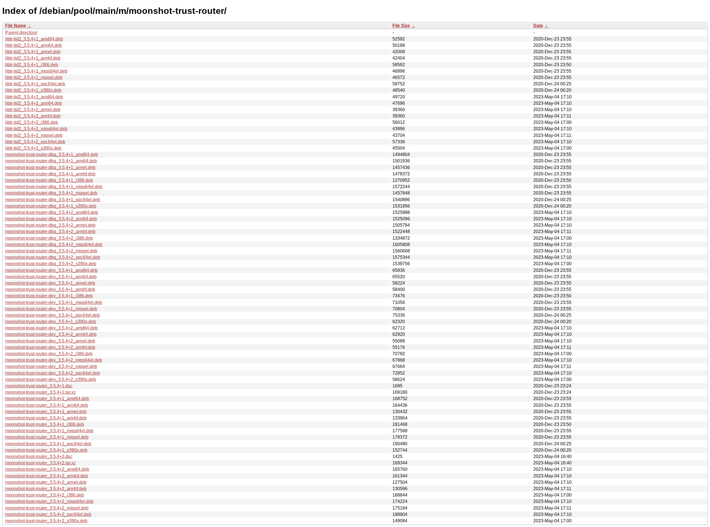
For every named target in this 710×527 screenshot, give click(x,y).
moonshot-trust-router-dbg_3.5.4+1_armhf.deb (50, 174)
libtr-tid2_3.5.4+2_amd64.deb (34, 96)
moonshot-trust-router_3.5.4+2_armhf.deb (46, 488)
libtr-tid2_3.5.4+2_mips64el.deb (36, 128)
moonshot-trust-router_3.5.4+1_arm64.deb (46, 405)
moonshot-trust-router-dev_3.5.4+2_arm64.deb (51, 334)
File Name (15, 25)
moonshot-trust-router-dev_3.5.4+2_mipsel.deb (51, 366)
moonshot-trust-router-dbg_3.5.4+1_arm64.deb (51, 160)
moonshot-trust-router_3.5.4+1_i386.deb (44, 424)
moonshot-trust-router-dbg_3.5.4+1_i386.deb (49, 180)
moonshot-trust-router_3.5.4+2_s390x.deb (46, 520)
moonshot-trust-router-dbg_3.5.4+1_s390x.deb (50, 206)
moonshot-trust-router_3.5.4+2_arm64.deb (46, 476)
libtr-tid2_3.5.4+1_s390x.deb (33, 90)
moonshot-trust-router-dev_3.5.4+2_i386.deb (49, 353)
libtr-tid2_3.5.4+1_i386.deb (31, 64)
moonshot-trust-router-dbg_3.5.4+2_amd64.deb (51, 212)
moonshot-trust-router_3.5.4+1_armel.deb (46, 411)
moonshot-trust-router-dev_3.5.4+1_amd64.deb (51, 270)
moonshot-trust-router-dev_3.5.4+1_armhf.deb (50, 289)
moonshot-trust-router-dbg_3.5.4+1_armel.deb (50, 167)
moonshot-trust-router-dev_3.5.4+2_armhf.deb (50, 347)
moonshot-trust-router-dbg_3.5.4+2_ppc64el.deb (52, 257)
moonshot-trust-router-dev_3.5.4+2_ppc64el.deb (52, 373)
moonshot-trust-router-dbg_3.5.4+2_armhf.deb (50, 231)
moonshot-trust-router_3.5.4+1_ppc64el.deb (48, 443)
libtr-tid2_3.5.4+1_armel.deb (32, 51)
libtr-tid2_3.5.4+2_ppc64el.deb (35, 141)
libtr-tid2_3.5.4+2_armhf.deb (32, 116)
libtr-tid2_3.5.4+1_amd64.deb (34, 39)
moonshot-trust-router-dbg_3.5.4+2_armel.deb (50, 225)
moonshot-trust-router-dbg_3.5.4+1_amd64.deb (51, 154)
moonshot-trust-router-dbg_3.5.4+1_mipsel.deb (51, 193)
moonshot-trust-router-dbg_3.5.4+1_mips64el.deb (53, 186)
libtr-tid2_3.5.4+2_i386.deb (31, 122)
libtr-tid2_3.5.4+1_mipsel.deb (33, 77)
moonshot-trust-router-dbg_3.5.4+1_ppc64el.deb (52, 199)
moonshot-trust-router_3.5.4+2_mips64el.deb (49, 501)
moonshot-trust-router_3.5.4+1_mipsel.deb (46, 437)
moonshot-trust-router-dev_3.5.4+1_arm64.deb (51, 276)
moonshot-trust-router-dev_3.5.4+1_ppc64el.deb (52, 315)
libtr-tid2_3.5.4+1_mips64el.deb (36, 71)
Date (538, 25)
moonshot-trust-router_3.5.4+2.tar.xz (40, 463)
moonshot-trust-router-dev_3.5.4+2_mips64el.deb (53, 360)
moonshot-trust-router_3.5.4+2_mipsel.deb (46, 508)
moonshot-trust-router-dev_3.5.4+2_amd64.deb (51, 328)
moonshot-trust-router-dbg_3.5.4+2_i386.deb (49, 238)
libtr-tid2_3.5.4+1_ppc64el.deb (35, 83)
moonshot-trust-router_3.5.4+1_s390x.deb (46, 450)
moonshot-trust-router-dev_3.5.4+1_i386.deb (49, 295)
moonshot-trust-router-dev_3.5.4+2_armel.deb (50, 341)
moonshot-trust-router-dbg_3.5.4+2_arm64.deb (51, 218)
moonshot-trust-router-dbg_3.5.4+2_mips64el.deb (53, 244)
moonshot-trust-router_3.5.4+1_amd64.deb (47, 398)
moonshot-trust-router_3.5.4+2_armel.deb (46, 482)
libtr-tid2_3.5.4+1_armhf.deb (32, 58)
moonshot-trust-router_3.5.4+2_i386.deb (44, 495)
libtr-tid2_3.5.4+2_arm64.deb (33, 103)
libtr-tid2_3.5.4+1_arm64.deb (33, 45)
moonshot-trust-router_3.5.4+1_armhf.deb (46, 418)
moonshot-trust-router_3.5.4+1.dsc (38, 385)
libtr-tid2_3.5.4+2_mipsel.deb (33, 135)
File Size (401, 25)
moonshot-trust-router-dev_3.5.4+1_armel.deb (50, 283)
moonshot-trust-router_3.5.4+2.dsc (38, 456)
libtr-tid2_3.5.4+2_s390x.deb (33, 148)
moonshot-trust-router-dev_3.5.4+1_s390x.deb (50, 321)
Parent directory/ (21, 32)
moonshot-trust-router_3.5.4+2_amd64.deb (47, 469)
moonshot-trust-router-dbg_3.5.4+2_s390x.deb (50, 263)
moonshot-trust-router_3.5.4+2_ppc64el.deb (48, 514)
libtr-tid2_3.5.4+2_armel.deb (32, 109)
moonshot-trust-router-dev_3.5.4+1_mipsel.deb (51, 308)
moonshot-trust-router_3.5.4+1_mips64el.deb (49, 430)
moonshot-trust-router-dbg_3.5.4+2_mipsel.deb (51, 251)
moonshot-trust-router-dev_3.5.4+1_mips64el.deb (53, 302)
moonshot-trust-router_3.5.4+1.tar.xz (40, 392)
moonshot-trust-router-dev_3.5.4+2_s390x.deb (50, 379)
